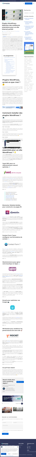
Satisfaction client (27, 85)
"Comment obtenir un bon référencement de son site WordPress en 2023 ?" (10, 196)
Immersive (4, 31)
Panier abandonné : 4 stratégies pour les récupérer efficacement (29, 38)
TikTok (31, 88)
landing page (26, 75)
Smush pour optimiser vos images (10, 70)
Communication (29, 60)
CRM (25, 63)
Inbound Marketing (27, 72)
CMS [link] (11, 36)
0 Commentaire (17, 31)
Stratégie (28, 88)
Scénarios (31, 85)
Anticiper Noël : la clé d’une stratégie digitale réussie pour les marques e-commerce (29, 28)
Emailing (26, 66)
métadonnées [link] (10, 186)
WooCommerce (18, 273)
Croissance (28, 63)
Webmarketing (8, 21)
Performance (4, 403)
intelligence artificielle (27, 73)
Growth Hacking (30, 69)
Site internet (7, 403)
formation (26, 69)
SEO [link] (8, 187)
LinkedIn (30, 75)
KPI (31, 73)
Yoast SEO (5, 181)
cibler (25, 60)
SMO (25, 88)
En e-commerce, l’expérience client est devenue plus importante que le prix (29, 33)
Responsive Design (27, 82)
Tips (5, 21)
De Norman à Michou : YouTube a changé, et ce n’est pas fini (29, 22)
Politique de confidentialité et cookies (9, 455)
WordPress (26, 91)
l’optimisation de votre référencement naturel (8, 178)
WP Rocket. (8, 341)
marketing (26, 76)
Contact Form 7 (13, 251)
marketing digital (30, 76)
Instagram (31, 72)
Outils (3, 21)
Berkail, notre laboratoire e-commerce (29, 19)
